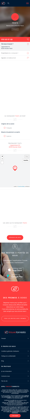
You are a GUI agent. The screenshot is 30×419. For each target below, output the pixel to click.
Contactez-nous (5, 376)
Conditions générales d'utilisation (10, 351)
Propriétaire (9, 53)
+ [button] (2, 156)
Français (3, 338)
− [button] (2, 159)
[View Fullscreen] (2, 162)
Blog (2, 361)
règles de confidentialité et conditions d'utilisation (16, 412)
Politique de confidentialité (8, 356)
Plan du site (4, 381)
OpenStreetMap (21, 186)
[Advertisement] (15, 87)
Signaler (8, 58)
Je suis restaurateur (6, 371)
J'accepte (15, 415)
